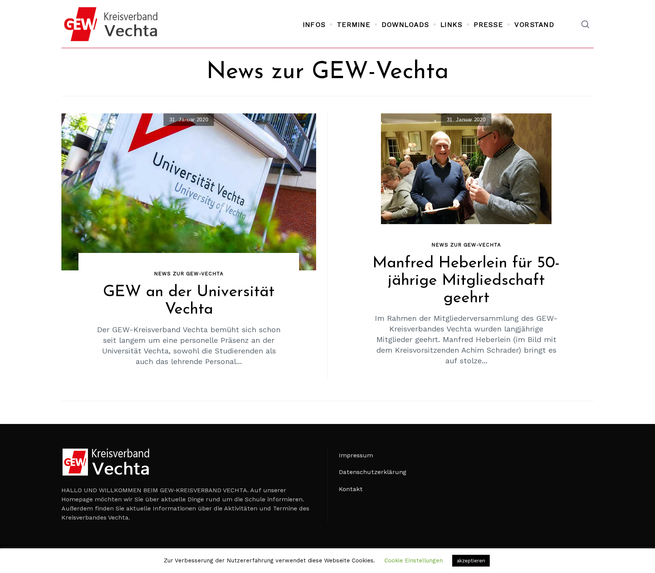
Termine (353, 24)
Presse (488, 24)
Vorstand (534, 24)
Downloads (405, 24)
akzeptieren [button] (471, 561)
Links (451, 24)
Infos (314, 24)
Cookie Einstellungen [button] (413, 560)
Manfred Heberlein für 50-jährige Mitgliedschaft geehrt (466, 280)
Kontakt (351, 489)
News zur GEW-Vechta (188, 273)
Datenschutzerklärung (372, 472)
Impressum (356, 455)
